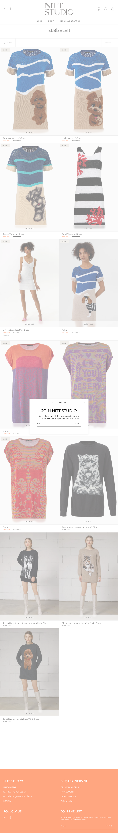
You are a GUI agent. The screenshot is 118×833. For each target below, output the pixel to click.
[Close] (83, 403)
